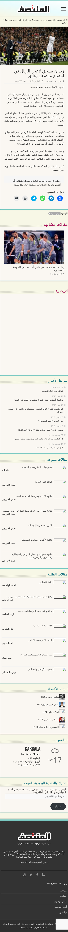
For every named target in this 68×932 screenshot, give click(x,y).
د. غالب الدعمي (51, 719)
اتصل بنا (63, 896)
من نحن (63, 890)
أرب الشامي (8, 614)
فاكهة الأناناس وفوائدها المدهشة (36, 540)
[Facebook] (37, 875)
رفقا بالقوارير (45, 582)
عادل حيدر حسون (50, 704)
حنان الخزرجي (9, 485)
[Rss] (43, 875)
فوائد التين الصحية (43, 481)
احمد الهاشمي (9, 585)
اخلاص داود (53, 712)
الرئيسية (61, 20)
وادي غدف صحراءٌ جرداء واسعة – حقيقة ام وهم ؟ (29, 596)
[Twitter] (31, 875)
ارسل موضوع (60, 901)
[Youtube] (24, 875)
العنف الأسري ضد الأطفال (40, 640)
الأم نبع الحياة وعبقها (42, 625)
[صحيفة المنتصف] (34, 8)
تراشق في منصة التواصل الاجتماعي (35, 611)
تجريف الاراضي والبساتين (40, 669)
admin (5, 470)
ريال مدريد (55, 213)
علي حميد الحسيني (53, 81)
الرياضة (51, 20)
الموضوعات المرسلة (49, 727)
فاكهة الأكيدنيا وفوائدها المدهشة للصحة (34, 496)
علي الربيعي (8, 599)
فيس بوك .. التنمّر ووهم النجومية (37, 467)
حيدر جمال (7, 658)
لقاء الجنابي (7, 628)
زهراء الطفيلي (9, 672)
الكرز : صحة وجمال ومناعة (40, 525)
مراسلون (63, 912)
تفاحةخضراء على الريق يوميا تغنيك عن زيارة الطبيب (27, 510)
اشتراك (58, 806)
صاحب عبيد (53, 697)
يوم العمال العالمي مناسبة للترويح (36, 654)
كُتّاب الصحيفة (60, 907)
